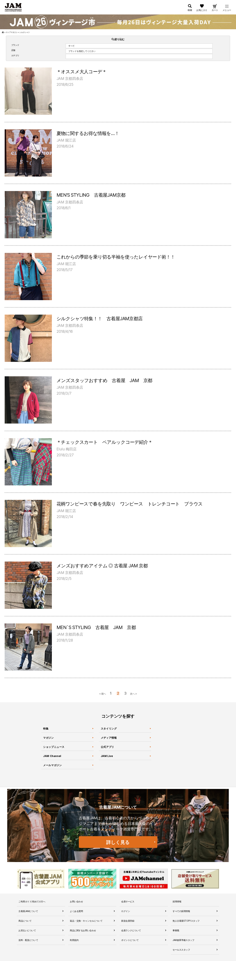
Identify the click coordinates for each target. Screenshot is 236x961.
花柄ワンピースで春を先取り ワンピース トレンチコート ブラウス (130, 504)
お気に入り (201, 10)
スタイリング (109, 728)
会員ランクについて (131, 930)
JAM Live (107, 756)
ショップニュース (54, 746)
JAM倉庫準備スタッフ (183, 940)
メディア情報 (109, 737)
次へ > (133, 693)
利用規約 (74, 940)
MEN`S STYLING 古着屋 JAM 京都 (96, 627)
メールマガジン (52, 765)
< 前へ (102, 693)
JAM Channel (52, 756)
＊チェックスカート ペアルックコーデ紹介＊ (105, 442)
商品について (24, 920)
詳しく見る (118, 842)
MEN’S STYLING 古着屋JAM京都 (91, 195)
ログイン (125, 911)
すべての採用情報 (181, 911)
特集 (45, 728)
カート (215, 10)
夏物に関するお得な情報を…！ (88, 133)
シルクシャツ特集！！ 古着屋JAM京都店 (100, 318)
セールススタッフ (181, 949)
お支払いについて (27, 930)
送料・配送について (28, 940)
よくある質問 (76, 911)
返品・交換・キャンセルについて (86, 920)
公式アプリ (107, 746)
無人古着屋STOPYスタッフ (186, 920)
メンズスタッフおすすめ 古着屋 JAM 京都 (104, 380)
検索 (190, 10)
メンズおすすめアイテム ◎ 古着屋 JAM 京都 (102, 565)
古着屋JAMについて (28, 911)
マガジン (48, 737)
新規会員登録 (127, 920)
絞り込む (119, 39)
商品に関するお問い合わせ (83, 930)
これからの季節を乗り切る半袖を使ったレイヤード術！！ (116, 257)
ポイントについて (130, 940)
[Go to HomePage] (3, 32)
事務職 (176, 930)
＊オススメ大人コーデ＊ (82, 71)
